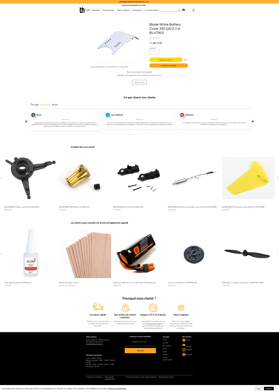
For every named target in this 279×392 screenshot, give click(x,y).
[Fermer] (276, 388)
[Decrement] (151, 52)
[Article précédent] (1, 178)
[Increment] (157, 52)
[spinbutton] (154, 52)
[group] (139, 182)
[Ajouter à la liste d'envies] (185, 60)
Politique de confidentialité (117, 388)
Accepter (269, 388)
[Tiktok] (183, 340)
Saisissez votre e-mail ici (139, 341)
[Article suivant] (277, 178)
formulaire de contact (153, 324)
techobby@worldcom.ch (94, 344)
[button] (96, 10)
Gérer (259, 388)
